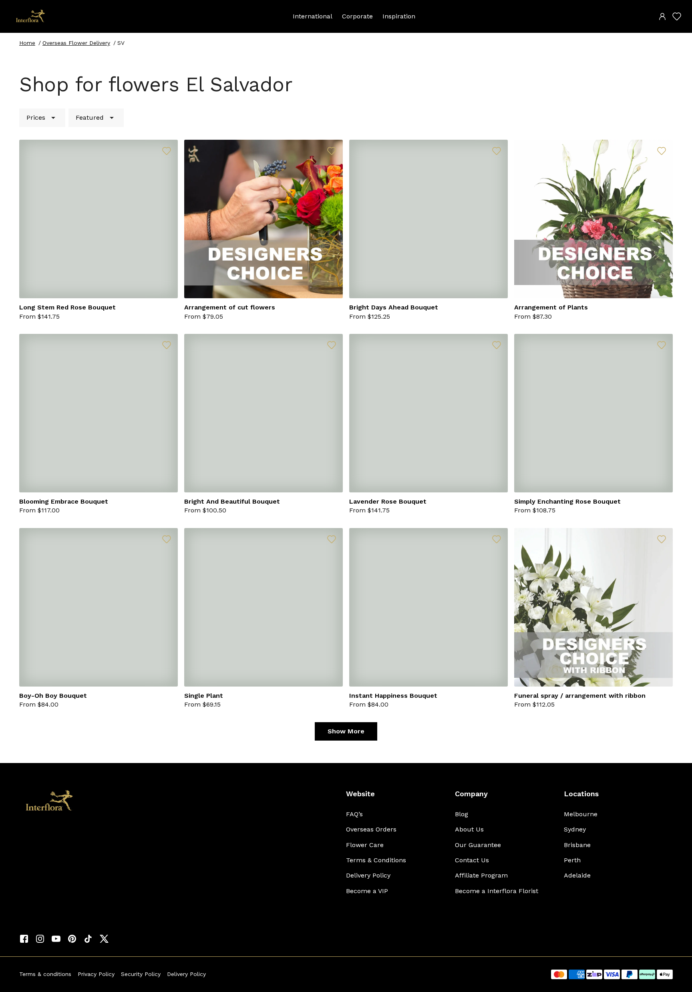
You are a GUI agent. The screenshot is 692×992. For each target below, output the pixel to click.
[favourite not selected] (166, 151)
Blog (461, 814)
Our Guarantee (478, 845)
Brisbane (577, 845)
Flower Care (365, 845)
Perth (572, 860)
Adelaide (577, 875)
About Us (469, 829)
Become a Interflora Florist (496, 891)
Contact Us (472, 860)
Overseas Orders (371, 829)
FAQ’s (354, 814)
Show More (346, 731)
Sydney (575, 829)
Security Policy (141, 974)
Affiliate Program (481, 875)
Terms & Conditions (376, 860)
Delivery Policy (368, 875)
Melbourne (580, 814)
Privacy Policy (96, 974)
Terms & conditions (45, 974)
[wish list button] (677, 16)
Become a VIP (367, 891)
